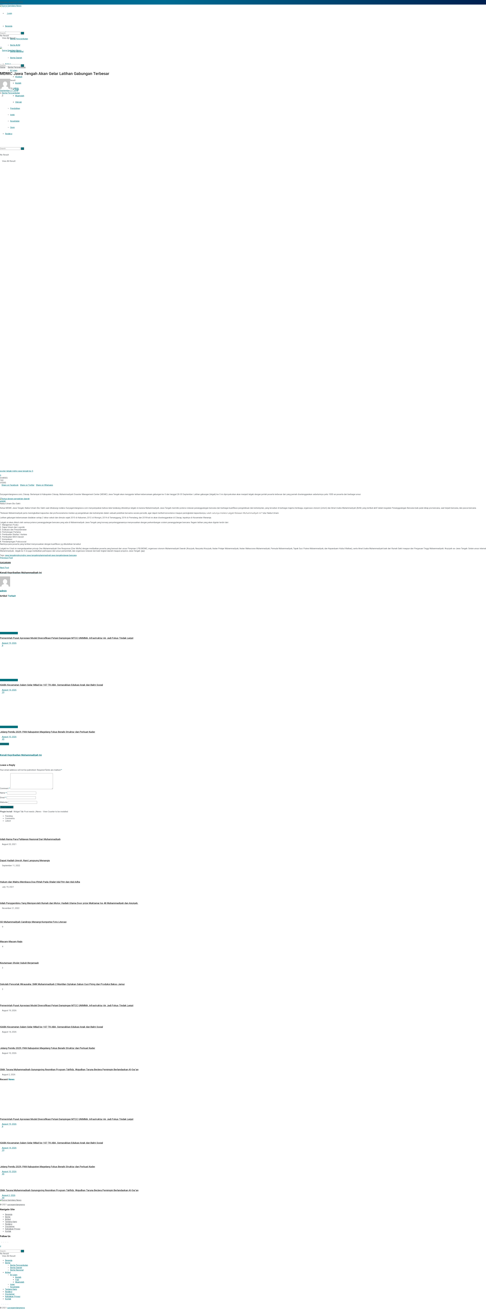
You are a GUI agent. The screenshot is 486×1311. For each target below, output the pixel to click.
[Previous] (1, 741)
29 (3, 692)
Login (9, 13)
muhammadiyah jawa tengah (49, 555)
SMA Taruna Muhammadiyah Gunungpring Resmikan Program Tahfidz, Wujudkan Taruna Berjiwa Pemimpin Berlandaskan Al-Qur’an (69, 1069)
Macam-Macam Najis (11, 941)
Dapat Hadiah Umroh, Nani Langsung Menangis (25, 860)
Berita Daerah (16, 1267)
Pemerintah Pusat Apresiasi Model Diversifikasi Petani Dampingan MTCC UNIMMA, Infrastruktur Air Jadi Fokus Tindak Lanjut (66, 638)
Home (2, 67)
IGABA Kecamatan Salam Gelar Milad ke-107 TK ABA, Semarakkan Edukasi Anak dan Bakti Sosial (51, 685)
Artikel (8, 1219)
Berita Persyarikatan (19, 39)
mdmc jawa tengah (29, 555)
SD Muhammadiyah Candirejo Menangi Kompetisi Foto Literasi (33, 922)
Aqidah (18, 1277)
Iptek (12, 1284)
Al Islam (13, 70)
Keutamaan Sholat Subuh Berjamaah (19, 963)
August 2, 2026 (8, 1195)
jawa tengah (10, 555)
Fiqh (17, 1279)
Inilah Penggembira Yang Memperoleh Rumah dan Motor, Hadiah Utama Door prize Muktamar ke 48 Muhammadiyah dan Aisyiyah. (69, 903)
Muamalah (19, 96)
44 (3, 1198)
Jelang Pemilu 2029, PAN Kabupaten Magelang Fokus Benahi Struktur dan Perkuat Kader (47, 732)
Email (3, 797)
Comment (5, 788)
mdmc (18, 555)
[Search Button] (22, 148)
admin (16, 88)
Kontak (8, 1231)
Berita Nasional (17, 1270)
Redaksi (8, 1224)
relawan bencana (69, 555)
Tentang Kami (11, 1221)
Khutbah (18, 77)
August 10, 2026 (9, 737)
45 (3, 739)
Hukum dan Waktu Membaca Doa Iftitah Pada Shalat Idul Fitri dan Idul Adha (40, 882)
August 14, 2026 (9, 690)
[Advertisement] (61, 60)
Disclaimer (10, 1226)
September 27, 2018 (9, 90)
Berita (7, 1217)
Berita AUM (15, 45)
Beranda (8, 26)
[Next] (3, 741)
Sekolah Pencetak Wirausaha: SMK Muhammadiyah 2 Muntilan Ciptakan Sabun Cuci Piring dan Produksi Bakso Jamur (62, 984)
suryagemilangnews (16, 1204)
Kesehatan (14, 1287)
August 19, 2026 (9, 643)
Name (3, 793)
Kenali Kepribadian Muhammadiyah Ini (21, 755)
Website (3, 802)
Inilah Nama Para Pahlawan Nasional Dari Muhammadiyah (30, 839)
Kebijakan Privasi (12, 1229)
